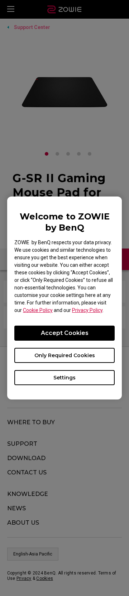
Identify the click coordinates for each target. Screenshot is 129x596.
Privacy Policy (87, 310)
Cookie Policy (38, 310)
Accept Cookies (65, 333)
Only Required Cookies (64, 355)
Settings (64, 377)
